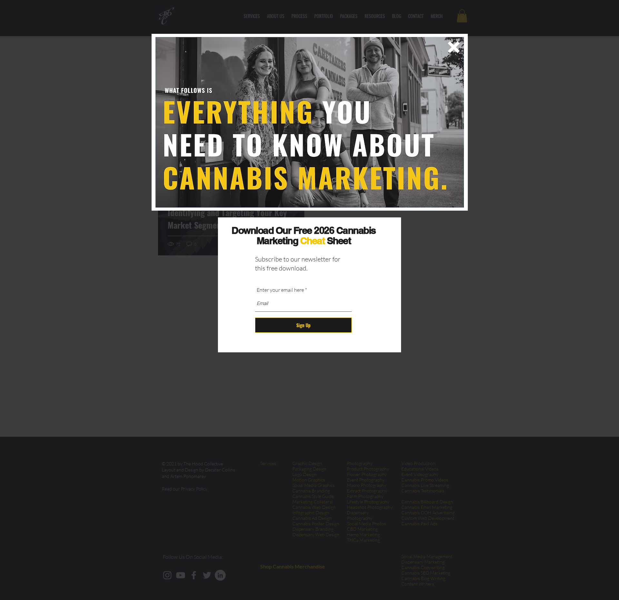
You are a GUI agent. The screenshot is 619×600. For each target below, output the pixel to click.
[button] (454, 47)
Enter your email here (280, 289)
